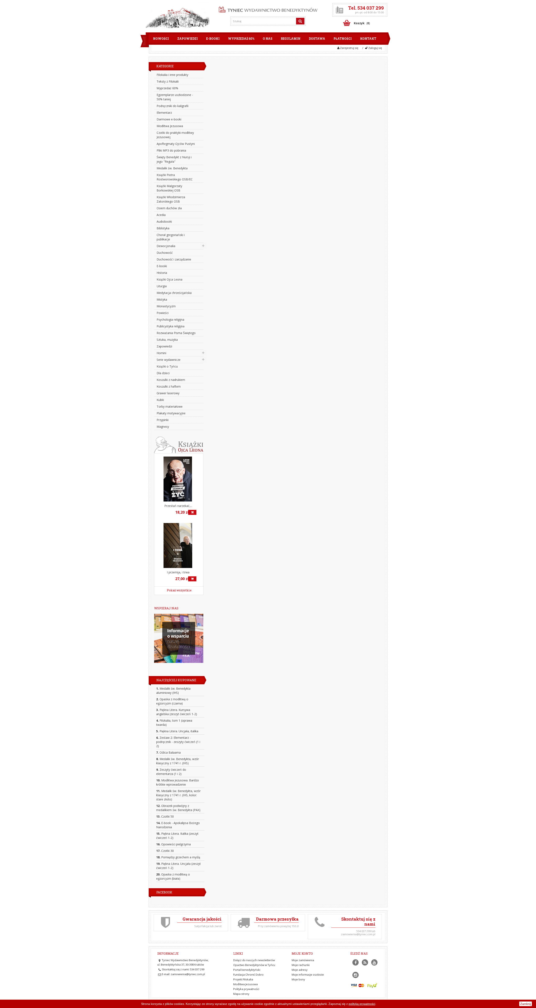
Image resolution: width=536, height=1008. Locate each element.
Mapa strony (241, 994)
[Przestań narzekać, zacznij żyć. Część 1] (178, 479)
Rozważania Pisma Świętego (176, 333)
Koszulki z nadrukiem (171, 380)
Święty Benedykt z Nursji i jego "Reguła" (174, 159)
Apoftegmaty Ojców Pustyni (176, 144)
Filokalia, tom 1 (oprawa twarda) (174, 722)
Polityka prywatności (246, 989)
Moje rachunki (301, 965)
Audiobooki (164, 221)
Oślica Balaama (168, 752)
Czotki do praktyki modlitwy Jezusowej (175, 135)
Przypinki (163, 420)
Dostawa (317, 39)
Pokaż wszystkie (179, 590)
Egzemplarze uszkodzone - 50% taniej (175, 97)
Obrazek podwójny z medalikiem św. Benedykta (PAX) (178, 808)
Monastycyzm (166, 306)
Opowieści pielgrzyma (173, 844)
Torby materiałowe (170, 406)
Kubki (160, 400)
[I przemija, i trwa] (178, 545)
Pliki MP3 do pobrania (171, 150)
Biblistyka (163, 228)
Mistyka (162, 299)
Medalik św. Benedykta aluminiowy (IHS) (173, 690)
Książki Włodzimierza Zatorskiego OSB (171, 199)
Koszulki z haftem (169, 386)
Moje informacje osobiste (308, 974)
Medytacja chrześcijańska (174, 293)
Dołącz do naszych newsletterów (254, 960)
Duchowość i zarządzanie (174, 259)
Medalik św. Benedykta (172, 168)
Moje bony (298, 979)
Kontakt (368, 39)
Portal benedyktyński (246, 970)
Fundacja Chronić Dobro (248, 974)
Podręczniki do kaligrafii (172, 106)
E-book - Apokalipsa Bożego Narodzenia (178, 825)
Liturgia (162, 286)
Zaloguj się (375, 48)
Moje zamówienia (303, 960)
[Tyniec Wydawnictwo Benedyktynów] (268, 8)
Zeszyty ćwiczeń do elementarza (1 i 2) (171, 772)
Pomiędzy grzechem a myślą (178, 857)
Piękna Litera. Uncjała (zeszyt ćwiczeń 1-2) (178, 866)
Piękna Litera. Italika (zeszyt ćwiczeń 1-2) (177, 836)
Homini (161, 353)
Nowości (161, 39)
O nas (267, 39)
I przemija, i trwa (178, 572)
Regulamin (290, 39)
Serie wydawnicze (168, 360)
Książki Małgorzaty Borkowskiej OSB (169, 188)
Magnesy (163, 427)
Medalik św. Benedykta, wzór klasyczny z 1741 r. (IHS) (177, 761)
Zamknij (525, 1003)
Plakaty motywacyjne (171, 413)
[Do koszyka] (192, 512)
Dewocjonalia (166, 246)
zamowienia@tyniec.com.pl (188, 974)
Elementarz (164, 113)
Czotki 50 (165, 816)
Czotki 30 (165, 851)
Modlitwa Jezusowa (170, 126)
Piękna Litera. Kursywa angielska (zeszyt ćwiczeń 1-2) (176, 712)
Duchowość (165, 253)
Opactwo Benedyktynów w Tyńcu (254, 965)
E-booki (213, 39)
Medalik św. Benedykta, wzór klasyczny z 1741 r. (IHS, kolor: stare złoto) (178, 795)
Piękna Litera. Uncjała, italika (177, 731)
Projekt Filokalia (243, 979)
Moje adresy (300, 970)
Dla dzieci (163, 373)
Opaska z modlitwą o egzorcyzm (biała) (173, 876)
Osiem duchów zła (169, 208)
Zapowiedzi (187, 39)
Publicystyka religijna (170, 326)
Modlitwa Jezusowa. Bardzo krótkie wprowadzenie (177, 782)
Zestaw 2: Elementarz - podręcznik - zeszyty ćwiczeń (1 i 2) (178, 742)
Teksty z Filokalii (168, 81)
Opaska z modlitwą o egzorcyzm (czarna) (172, 701)
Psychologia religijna (170, 320)
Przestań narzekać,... (178, 506)
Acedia (161, 215)
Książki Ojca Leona (169, 279)
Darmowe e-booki (169, 119)
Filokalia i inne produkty (172, 75)
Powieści (163, 313)
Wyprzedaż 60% (241, 39)
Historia (162, 273)
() (362, 23)
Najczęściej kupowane (176, 680)
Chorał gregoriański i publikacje (171, 237)
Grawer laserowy (168, 393)
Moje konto (302, 953)
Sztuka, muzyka (167, 340)
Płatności (343, 39)
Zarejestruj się (348, 48)
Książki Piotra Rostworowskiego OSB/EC (175, 177)
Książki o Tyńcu (167, 366)
